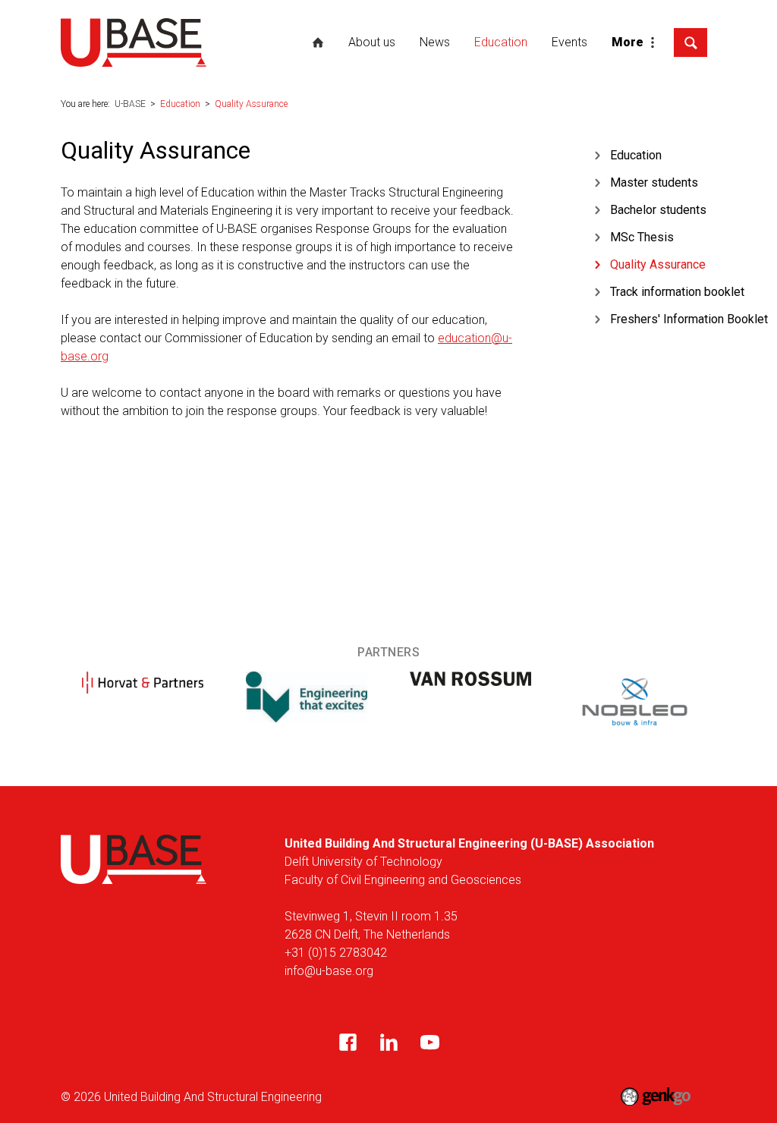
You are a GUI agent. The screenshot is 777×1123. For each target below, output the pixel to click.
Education (500, 42)
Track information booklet (677, 292)
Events (569, 42)
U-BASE (318, 42)
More (627, 42)
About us (371, 42)
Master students (654, 182)
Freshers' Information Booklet (689, 319)
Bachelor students (658, 210)
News (435, 42)
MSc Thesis (642, 237)
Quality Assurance (251, 104)
